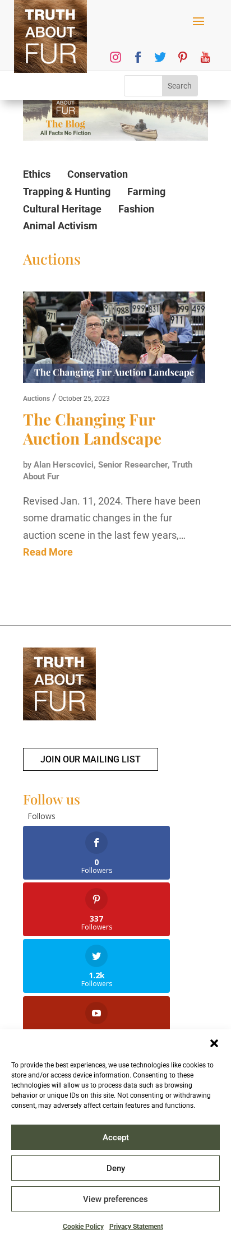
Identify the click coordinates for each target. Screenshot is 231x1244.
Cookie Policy (83, 1227)
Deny (116, 1168)
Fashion (136, 209)
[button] (214, 1043)
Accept (116, 1137)
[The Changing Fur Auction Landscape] (114, 340)
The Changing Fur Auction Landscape (92, 428)
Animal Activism (60, 226)
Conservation (97, 174)
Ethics (36, 174)
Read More (48, 552)
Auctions (36, 399)
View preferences (115, 1199)
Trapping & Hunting (66, 191)
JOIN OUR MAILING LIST (90, 759)
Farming (146, 191)
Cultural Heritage (62, 209)
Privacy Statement (136, 1227)
